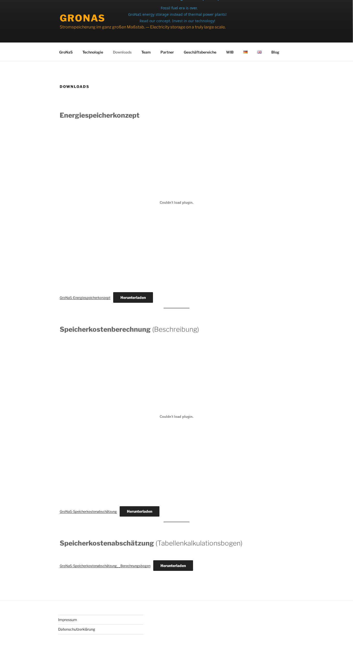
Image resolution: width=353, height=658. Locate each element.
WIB (230, 52)
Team (146, 52)
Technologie (92, 52)
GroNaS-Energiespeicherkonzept (85, 298)
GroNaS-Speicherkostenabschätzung (88, 511)
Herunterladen (133, 297)
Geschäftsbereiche (200, 52)
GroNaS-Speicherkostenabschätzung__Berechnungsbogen (105, 566)
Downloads (122, 52)
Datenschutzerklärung (76, 629)
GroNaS (82, 18)
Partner (167, 52)
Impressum (67, 619)
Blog (275, 52)
